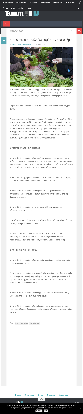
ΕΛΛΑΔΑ (16, 31)
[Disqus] (41, 356)
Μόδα (13, 8)
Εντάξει (39, 411)
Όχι (45, 411)
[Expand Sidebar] (3, 40)
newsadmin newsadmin (21, 44)
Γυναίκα (20, 8)
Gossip (28, 8)
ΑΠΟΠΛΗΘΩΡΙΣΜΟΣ (21, 323)
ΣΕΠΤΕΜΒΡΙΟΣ (34, 323)
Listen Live (6, 23)
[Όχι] (80, 408)
